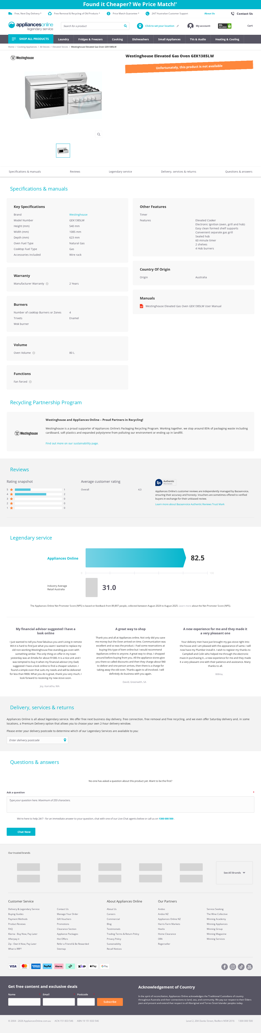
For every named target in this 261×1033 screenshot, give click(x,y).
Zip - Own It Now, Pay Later (22, 943)
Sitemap (61, 948)
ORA (160, 938)
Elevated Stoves (60, 46)
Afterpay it (13, 938)
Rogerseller (164, 943)
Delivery (12, 909)
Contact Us (63, 909)
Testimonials (113, 929)
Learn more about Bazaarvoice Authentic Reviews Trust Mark (190, 504)
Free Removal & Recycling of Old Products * (77, 13)
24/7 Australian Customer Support (170, 13)
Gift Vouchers (64, 919)
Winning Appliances (217, 924)
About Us (209, 13)
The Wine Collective (217, 914)
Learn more (185, 605)
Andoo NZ (163, 914)
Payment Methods (18, 919)
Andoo (161, 909)
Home (11, 46)
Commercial (113, 919)
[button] (198, 26)
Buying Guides (16, 914)
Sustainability (114, 943)
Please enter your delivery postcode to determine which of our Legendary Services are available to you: (73, 731)
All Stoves (44, 46)
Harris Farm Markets (169, 924)
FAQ (10, 929)
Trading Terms (114, 934)
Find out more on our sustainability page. (72, 443)
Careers (111, 914)
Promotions (63, 924)
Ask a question (16, 792)
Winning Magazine (216, 934)
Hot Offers (62, 938)
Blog (109, 924)
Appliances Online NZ (169, 919)
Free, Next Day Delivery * (28, 13)
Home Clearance (167, 934)
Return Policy (132, 934)
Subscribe (110, 1002)
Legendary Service (30, 909)
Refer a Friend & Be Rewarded (73, 943)
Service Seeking (215, 909)
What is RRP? (15, 948)
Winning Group (215, 929)
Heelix (161, 929)
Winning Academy (216, 919)
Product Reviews (17, 924)
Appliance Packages (67, 934)
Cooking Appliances (27, 46)
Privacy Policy (114, 938)
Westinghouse (78, 214)
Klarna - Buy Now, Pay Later (22, 934)
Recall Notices (114, 948)
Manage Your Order (67, 914)
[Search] (125, 26)
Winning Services (216, 938)
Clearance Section (66, 929)
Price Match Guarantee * (126, 13)
